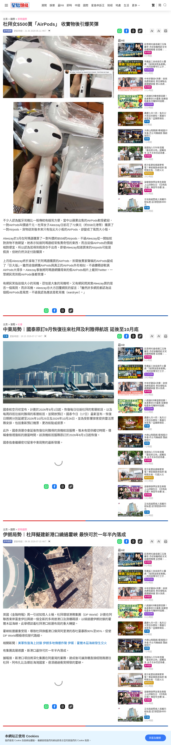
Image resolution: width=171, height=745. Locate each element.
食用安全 (149, 173)
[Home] (20, 5)
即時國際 (22, 19)
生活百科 (149, 70)
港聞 (12, 324)
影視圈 (148, 53)
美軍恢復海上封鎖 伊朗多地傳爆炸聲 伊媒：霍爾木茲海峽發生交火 (62, 643)
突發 (147, 139)
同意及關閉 (155, 738)
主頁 (5, 19)
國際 (12, 19)
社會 (147, 122)
